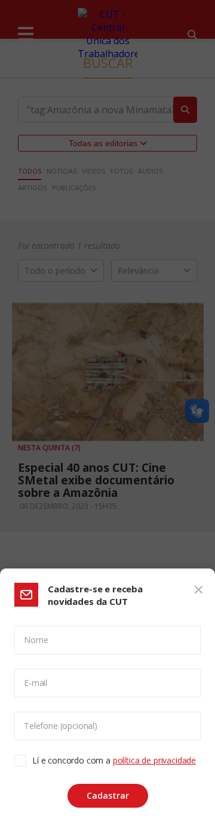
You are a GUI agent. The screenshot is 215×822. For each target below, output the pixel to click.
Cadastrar (108, 795)
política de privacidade (154, 760)
